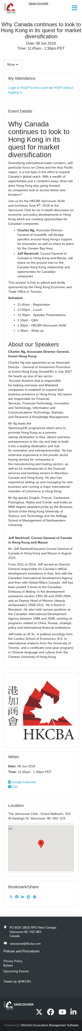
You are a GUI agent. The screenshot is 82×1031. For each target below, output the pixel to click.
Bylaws (8, 965)
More (11, 64)
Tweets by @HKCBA (17, 981)
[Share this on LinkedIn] (23, 897)
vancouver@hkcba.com (25, 943)
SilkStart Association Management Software (49, 1025)
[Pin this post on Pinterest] (34, 897)
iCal (14, 786)
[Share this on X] (11, 897)
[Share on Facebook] (17, 897)
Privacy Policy (13, 961)
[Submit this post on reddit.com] (29, 897)
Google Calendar (23, 782)
